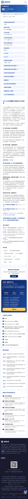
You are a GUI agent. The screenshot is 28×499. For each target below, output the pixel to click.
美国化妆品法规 (23, 480)
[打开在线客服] (25, 492)
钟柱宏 (10, 262)
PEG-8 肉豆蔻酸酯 (19, 253)
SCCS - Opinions (17, 484)
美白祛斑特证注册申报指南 (18, 486)
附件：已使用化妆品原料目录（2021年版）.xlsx (14, 227)
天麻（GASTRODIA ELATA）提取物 (11, 324)
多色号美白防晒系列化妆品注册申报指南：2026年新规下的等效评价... (16, 373)
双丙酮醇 (6, 342)
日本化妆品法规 (4, 482)
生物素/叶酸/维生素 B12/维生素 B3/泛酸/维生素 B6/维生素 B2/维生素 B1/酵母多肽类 (14, 327)
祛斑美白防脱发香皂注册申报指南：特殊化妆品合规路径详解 (16, 377)
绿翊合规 (7, 2)
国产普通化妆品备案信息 (6, 478)
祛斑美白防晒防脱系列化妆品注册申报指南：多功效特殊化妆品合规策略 (16, 365)
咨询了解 (14, 276)
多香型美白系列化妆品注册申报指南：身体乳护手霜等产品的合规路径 (16, 369)
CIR (14, 256)
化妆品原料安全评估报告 (8, 253)
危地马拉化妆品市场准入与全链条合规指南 (15, 386)
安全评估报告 (17, 259)
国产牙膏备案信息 (4, 480)
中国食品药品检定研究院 (21, 476)
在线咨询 (24, 489)
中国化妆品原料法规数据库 (15, 250)
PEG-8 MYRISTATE (7, 256)
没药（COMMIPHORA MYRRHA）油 (11, 331)
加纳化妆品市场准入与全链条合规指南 (14, 380)
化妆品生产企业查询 (14, 478)
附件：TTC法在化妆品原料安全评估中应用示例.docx (13, 238)
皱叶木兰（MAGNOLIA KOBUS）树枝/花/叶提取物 (14, 333)
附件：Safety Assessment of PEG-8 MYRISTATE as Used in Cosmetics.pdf (14, 235)
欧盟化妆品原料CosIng (22, 482)
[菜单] (25, 2)
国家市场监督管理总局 (6, 476)
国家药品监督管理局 (13, 476)
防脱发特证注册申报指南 (6, 489)
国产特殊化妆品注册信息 (22, 478)
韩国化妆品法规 (10, 482)
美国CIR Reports (11, 484)
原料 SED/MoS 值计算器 (10, 214)
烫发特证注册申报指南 (5, 488)
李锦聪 (5, 262)
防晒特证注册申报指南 (23, 488)
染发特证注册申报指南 (14, 488)
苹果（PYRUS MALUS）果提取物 (11, 321)
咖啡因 (5, 318)
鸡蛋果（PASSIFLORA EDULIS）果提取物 (12, 336)
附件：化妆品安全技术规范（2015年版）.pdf (13, 229)
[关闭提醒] (26, 6)
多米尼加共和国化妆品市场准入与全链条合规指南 (16, 383)
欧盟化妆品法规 (18, 480)
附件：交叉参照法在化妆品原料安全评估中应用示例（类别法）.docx (14, 242)
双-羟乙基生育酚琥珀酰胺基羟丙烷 (11, 345)
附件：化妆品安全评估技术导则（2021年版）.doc (14, 232)
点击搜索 (11, 160)
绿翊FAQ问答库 (14, 489)
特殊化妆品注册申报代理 (9, 486)
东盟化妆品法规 (15, 482)
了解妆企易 (14, 309)
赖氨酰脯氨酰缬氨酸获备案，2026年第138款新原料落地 (16, 357)
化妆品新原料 (20, 489)
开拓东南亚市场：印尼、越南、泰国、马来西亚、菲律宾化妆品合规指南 (16, 361)
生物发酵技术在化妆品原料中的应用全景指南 (15, 353)
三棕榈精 (6, 339)
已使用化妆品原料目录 (8, 259)
